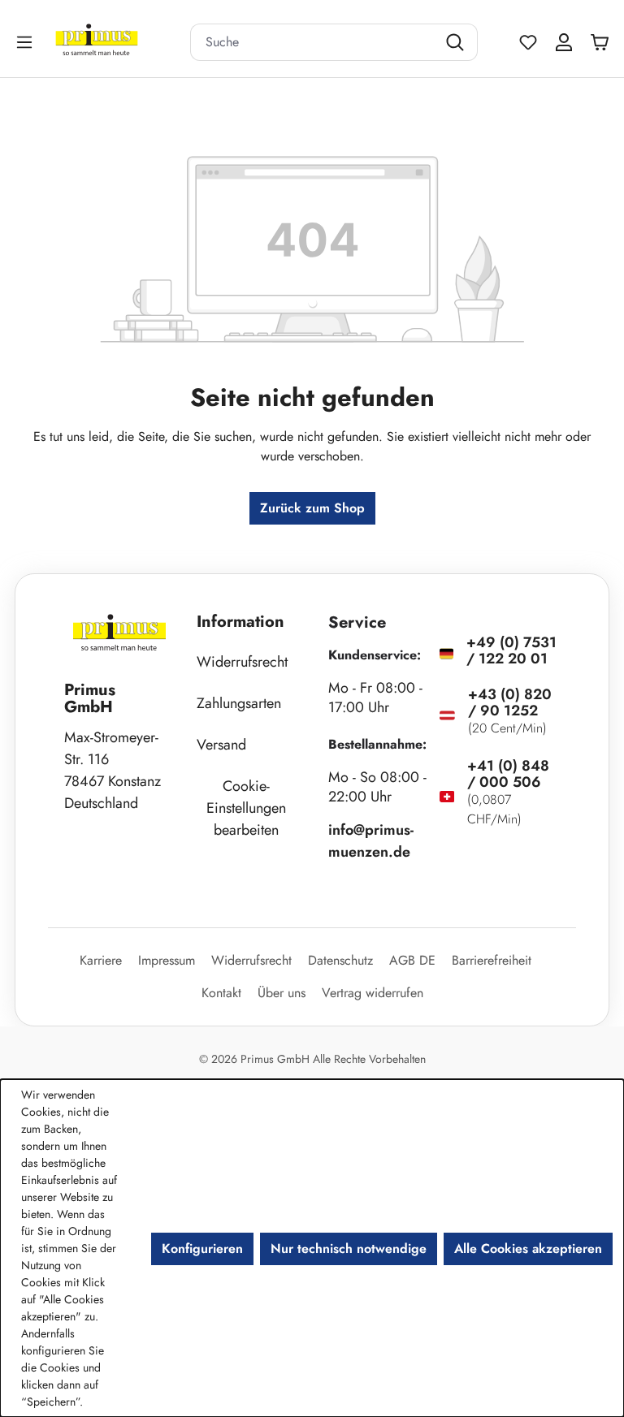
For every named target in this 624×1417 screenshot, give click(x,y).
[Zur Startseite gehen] (117, 42)
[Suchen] (457, 42)
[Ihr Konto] (564, 42)
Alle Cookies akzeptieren (528, 1248)
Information (240, 621)
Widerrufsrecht (242, 661)
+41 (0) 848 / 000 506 (508, 774)
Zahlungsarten (239, 703)
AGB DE (412, 960)
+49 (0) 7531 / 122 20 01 (511, 650)
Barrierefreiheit (491, 960)
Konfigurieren (202, 1248)
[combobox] (313, 42)
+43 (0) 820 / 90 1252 (510, 702)
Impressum (166, 960)
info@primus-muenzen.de (371, 840)
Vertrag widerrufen (372, 992)
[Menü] (26, 41)
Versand (221, 744)
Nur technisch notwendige (349, 1248)
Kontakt (221, 992)
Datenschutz (340, 960)
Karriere (101, 960)
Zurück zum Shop (312, 508)
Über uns (282, 992)
